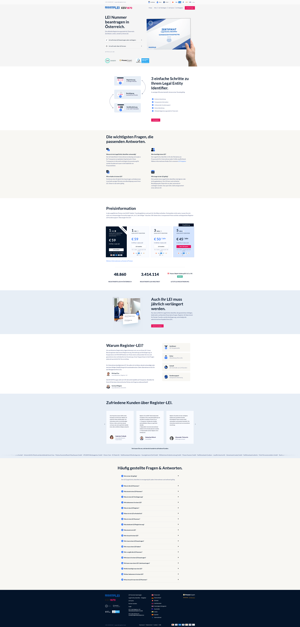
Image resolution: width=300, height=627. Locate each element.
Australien (157, 609)
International (157, 617)
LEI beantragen (189, 8)
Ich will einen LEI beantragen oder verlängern (122, 40)
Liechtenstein (157, 603)
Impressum (142, 625)
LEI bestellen (156, 120)
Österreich (157, 595)
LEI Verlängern (163, 8)
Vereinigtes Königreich (160, 606)
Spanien (156, 614)
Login (130, 606)
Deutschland (157, 597)
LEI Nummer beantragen (135, 595)
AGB (160, 625)
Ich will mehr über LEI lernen (117, 46)
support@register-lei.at (120, 625)
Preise (150, 8)
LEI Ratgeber (179, 8)
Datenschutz (149, 625)
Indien (156, 611)
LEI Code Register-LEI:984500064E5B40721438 (136, 610)
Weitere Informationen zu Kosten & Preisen (119, 261)
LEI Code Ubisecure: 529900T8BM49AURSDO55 (136, 614)
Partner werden (133, 603)
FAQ (155, 8)
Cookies (155, 625)
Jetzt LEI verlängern (157, 326)
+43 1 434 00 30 (109, 625)
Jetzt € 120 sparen (183, 246)
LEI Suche (171, 8)
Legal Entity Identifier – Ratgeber (137, 597)
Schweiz (156, 600)
